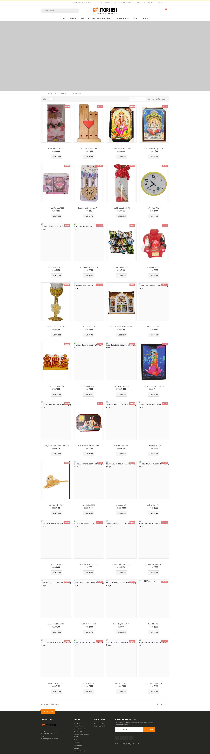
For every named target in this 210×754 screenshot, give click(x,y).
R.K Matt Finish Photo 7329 (154, 386)
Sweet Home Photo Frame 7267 (121, 327)
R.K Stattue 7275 (89, 505)
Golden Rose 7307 (153, 505)
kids (82, 18)
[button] (166, 11)
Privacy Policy (78, 726)
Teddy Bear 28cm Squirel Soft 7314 (56, 446)
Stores (145, 18)
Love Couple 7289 (153, 267)
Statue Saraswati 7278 (56, 386)
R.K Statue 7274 (121, 505)
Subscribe (149, 729)
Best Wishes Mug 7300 (154, 565)
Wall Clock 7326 (154, 208)
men (64, 18)
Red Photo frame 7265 (56, 683)
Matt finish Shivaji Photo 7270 (89, 446)
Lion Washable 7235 (56, 505)
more (136, 18)
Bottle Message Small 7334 (121, 208)
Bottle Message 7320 (56, 208)
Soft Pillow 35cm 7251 (56, 267)
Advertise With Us (80, 751)
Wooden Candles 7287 (89, 149)
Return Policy (78, 732)
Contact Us (77, 742)
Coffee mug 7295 (88, 683)
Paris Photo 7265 (121, 683)
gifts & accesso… (77, 93)
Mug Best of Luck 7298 (56, 624)
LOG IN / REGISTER (163, 2)
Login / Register (99, 723)
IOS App (137, 2)
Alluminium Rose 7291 (56, 149)
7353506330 (53, 733)
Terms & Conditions (80, 729)
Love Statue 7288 (56, 565)
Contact (117, 2)
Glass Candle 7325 (153, 327)
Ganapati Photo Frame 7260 (121, 149)
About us (99, 2)
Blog (75, 739)
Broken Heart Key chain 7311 (88, 208)
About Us (77, 723)
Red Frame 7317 (89, 327)
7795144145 (45, 733)
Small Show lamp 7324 (121, 446)
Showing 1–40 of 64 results (156, 99)
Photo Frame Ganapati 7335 (154, 149)
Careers (108, 2)
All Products (52, 93)
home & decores (123, 18)
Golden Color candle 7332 (56, 327)
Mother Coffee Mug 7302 (89, 267)
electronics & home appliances (100, 18)
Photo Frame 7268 (121, 267)
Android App (127, 2)
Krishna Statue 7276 (154, 446)
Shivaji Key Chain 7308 (121, 624)
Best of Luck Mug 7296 (153, 683)
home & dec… (63, 93)
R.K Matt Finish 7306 (88, 624)
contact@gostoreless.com (49, 739)
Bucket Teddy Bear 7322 (121, 565)
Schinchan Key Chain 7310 (88, 565)
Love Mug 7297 (153, 624)
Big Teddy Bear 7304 (121, 386)
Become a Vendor (148, 2)
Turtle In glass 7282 (89, 386)
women (73, 18)
